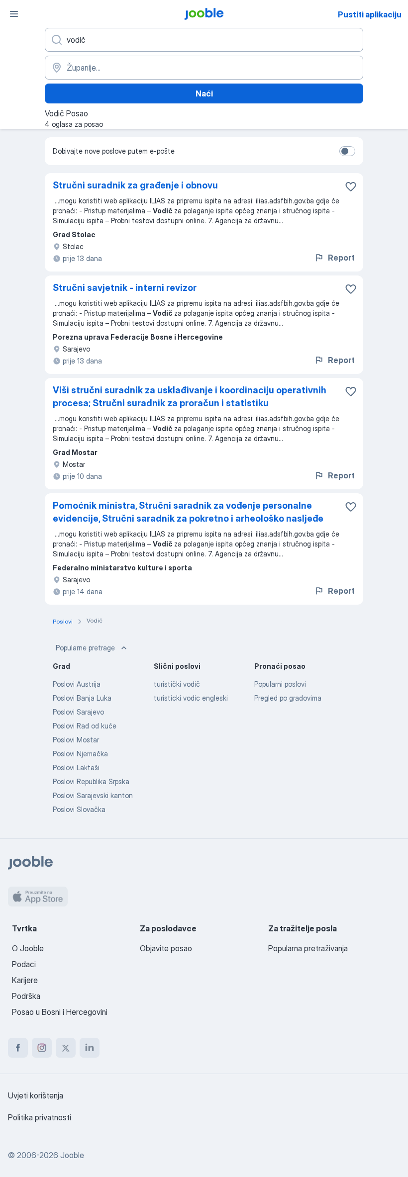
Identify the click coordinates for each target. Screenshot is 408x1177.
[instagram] (42, 1048)
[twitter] (66, 1048)
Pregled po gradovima (287, 698)
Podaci (24, 964)
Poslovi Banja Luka (82, 698)
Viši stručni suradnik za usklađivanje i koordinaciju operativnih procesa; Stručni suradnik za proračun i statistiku (189, 396)
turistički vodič (177, 684)
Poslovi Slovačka (79, 809)
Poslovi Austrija (77, 684)
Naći (204, 93)
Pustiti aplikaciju (370, 14)
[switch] (347, 151)
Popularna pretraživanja (308, 948)
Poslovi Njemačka (80, 753)
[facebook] (18, 1048)
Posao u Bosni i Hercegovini (59, 1012)
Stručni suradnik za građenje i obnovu (135, 185)
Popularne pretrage (85, 647)
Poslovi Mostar (76, 739)
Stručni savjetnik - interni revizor (125, 287)
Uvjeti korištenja (35, 1095)
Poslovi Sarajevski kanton (93, 795)
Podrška (26, 996)
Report (341, 258)
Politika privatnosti (39, 1117)
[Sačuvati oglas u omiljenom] (350, 186)
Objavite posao (166, 948)
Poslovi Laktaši (76, 767)
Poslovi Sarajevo (78, 712)
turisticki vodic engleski (191, 698)
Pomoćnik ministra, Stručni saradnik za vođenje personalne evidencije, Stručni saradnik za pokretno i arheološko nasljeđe (188, 512)
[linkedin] (90, 1048)
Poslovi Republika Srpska (91, 781)
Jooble (72, 1155)
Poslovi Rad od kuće (84, 726)
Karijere (25, 980)
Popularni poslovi (280, 684)
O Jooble (28, 948)
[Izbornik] (14, 14)
